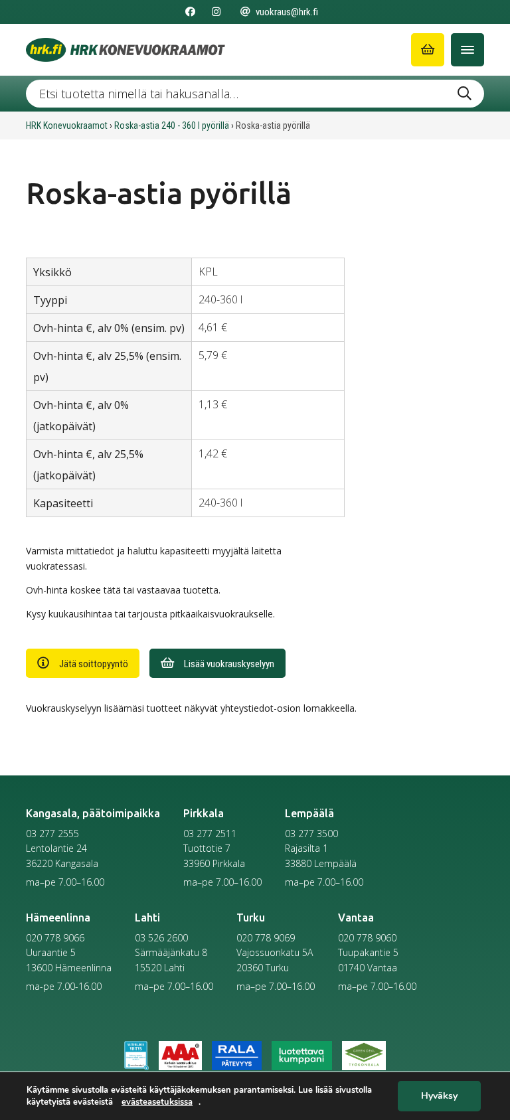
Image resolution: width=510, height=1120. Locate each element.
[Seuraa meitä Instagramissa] (216, 12)
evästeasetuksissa (157, 1102)
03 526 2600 (161, 937)
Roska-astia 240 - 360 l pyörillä (171, 125)
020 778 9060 (367, 937)
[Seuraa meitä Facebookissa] (190, 12)
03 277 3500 (311, 833)
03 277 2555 (52, 833)
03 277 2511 (209, 833)
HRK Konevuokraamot (67, 125)
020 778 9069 (265, 937)
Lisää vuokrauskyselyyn (229, 664)
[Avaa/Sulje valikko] (467, 49)
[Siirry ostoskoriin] (427, 49)
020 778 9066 (55, 937)
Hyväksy (439, 1096)
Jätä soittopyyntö (93, 664)
